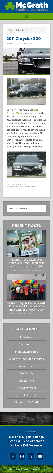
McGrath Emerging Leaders (26, 358)
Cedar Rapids (24, 187)
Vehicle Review (27, 395)
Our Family (26, 373)
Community (26, 344)
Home (11, 30)
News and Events (27, 366)
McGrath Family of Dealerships (33, 469)
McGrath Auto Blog (26, 6)
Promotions (26, 380)
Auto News (22, 184)
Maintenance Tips (26, 351)
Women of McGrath (26, 402)
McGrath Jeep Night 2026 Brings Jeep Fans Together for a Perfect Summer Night (27, 263)
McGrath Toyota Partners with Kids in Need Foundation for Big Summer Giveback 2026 (26, 306)
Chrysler (34, 187)
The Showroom (26, 387)
